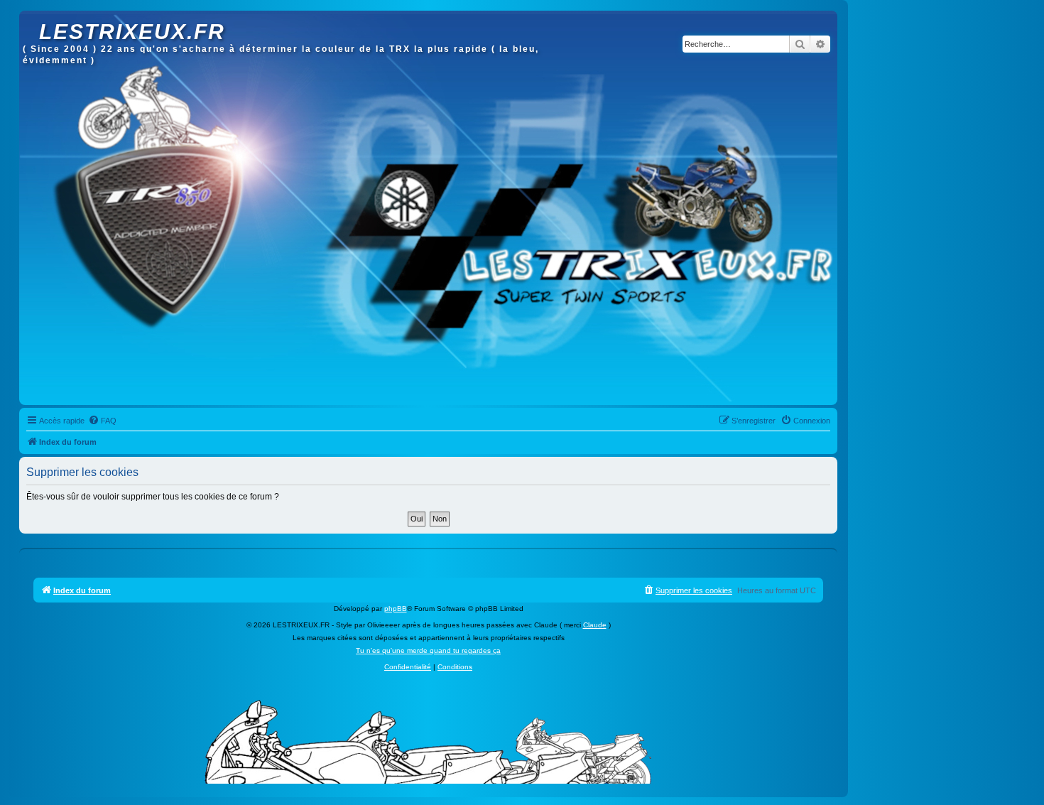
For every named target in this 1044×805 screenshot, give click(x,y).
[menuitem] (102, 420)
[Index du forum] (31, 17)
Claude (595, 625)
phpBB (395, 608)
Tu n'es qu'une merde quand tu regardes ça (428, 650)
